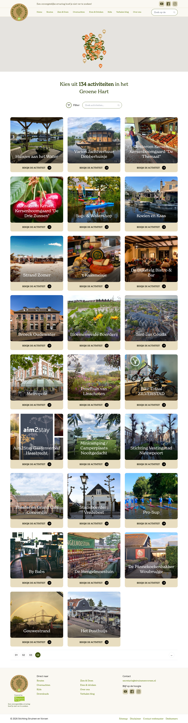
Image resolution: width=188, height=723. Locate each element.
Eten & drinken (88, 685)
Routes (50, 12)
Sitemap (123, 718)
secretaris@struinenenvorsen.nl (139, 680)
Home (39, 12)
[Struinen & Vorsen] (19, 691)
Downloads (43, 693)
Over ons (137, 12)
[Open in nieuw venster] (161, 4)
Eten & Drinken (96, 12)
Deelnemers (172, 718)
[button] (83, 38)
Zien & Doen (63, 12)
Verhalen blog (122, 12)
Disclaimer (135, 718)
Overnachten (79, 12)
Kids (110, 12)
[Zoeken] (174, 12)
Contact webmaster (153, 718)
